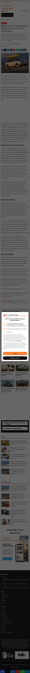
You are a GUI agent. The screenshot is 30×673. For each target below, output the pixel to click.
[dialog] (15, 336)
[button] (15, 332)
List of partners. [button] (18, 340)
